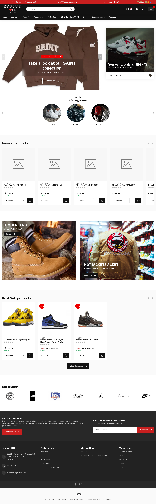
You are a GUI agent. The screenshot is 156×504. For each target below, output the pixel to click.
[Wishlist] (143, 9)
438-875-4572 (12, 466)
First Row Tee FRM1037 (123, 185)
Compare (9, 200)
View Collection (76, 366)
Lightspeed (80, 499)
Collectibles (52, 17)
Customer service (98, 17)
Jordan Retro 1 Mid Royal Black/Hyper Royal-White (51, 341)
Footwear (14, 17)
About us (112, 17)
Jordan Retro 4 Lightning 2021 (18, 340)
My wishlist (123, 459)
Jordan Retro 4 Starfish (87, 340)
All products (123, 467)
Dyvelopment (106, 499)
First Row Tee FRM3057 (87, 185)
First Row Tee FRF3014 (15, 185)
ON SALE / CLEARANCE (70, 17)
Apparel (26, 17)
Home (4, 17)
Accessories (38, 17)
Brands (85, 17)
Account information (127, 451)
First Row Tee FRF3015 (51, 185)
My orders (123, 455)
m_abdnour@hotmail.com (17, 473)
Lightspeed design (92, 499)
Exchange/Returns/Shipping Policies (93, 455)
